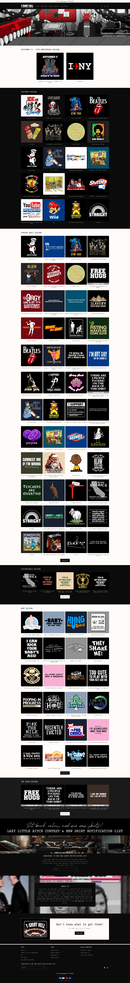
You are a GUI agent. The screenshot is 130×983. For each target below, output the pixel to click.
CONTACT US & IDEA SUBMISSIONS (29, 952)
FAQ (22, 955)
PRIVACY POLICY (55, 950)
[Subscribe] (75, 869)
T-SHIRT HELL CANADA (85, 950)
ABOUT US (23, 950)
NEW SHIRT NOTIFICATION (27, 959)
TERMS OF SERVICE (55, 952)
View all (65, 560)
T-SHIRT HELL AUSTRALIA (86, 955)
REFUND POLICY (54, 955)
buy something (79, 900)
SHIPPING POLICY (55, 957)
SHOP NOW (79, 933)
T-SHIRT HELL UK (84, 952)
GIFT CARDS (24, 957)
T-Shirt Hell (67, 980)
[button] (54, 6)
